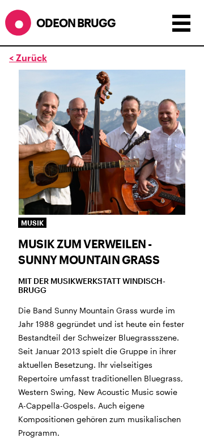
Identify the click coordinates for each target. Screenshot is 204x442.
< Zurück (28, 57)
